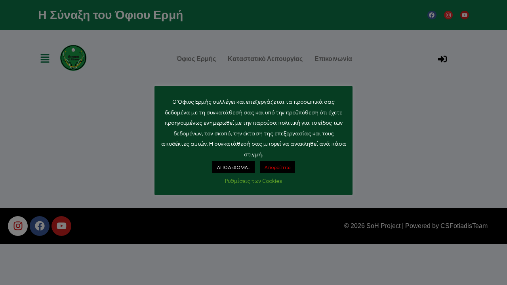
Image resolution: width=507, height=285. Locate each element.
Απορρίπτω (277, 166)
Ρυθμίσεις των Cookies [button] (253, 180)
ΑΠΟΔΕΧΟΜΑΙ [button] (233, 166)
